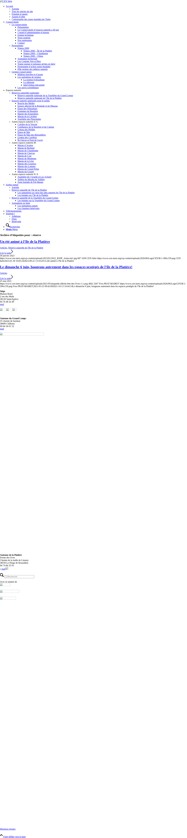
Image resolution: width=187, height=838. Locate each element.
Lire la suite (5, 253)
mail (2, 304)
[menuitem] (96, 13)
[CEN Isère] (6, 1)
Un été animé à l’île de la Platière (25, 241)
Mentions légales (7, 829)
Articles (3, 248)
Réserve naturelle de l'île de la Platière (25, 248)
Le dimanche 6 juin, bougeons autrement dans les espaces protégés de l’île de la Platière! (66, 267)
